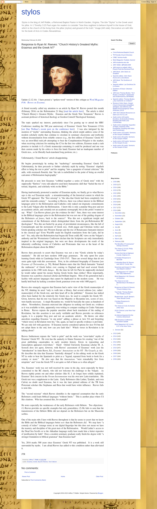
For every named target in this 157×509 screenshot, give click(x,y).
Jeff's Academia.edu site (121, 62)
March (117, 238)
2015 (115, 333)
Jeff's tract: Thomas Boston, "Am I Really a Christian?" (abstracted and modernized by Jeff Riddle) (124, 94)
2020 (115, 199)
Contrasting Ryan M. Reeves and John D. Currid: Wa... (124, 263)
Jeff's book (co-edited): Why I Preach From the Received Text (123, 68)
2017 (115, 207)
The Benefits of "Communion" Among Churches (124, 245)
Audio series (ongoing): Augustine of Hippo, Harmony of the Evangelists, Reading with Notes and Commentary (124, 127)
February (118, 241)
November (118, 216)
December (118, 213)
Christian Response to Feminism (122, 302)
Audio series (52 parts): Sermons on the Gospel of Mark (124, 138)
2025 (115, 184)
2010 (115, 348)
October (118, 218)
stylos (30, 12)
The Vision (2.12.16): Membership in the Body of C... (124, 282)
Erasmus (30, 461)
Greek (35, 461)
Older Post (99, 476)
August (117, 224)
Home (63, 476)
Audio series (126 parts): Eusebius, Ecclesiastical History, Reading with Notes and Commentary (123, 119)
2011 (115, 345)
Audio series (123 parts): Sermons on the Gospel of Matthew (124, 133)
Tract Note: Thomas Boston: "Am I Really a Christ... (124, 293)
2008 (115, 353)
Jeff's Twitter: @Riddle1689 (122, 65)
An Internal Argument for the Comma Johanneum (124, 316)
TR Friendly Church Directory (122, 55)
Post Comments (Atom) (38, 480)
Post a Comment (30, 472)
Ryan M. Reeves (43, 461)
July (116, 227)
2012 (115, 342)
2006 (115, 359)
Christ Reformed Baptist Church (123, 52)
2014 (115, 336)
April (116, 236)
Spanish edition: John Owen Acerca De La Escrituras (122, 77)
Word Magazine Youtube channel (124, 60)
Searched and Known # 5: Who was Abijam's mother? (125, 268)
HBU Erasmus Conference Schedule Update (123, 320)
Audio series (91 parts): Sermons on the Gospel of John (124, 146)
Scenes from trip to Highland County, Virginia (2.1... (124, 254)
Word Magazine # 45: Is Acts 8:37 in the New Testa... (124, 325)
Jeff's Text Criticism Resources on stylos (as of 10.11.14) (124, 113)
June (117, 230)
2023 (115, 190)
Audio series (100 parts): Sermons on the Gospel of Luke (124, 142)
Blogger (100, 493)
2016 (115, 210)
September (119, 221)
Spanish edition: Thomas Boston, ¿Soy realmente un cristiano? (124, 100)
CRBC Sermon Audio (120, 57)
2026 (115, 182)
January (118, 330)
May (116, 233)
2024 (115, 187)
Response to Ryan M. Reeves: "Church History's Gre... (125, 288)
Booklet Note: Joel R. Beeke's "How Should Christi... (124, 297)
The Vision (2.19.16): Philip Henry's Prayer (124, 249)
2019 (115, 202)
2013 (115, 339)
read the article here (73, 111)
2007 (115, 356)
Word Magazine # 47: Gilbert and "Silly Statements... (124, 272)
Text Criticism (53, 461)
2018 (115, 204)
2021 (115, 196)
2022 (115, 193)
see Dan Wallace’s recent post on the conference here (48, 128)
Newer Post (26, 476)
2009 (115, 350)
